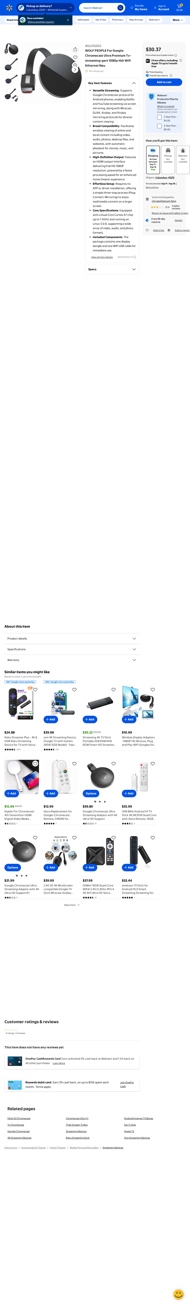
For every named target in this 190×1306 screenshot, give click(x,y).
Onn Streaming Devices (137, 1137)
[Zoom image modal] (75, 65)
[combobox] (102, 8)
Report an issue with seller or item (170, 213)
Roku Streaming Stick (78, 1137)
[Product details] (134, 639)
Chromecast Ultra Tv (77, 1118)
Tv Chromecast (15, 1124)
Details (178, 220)
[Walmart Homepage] (9, 8)
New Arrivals (136, 19)
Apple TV (129, 1131)
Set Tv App (130, 1124)
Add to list (158, 230)
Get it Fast (100, 19)
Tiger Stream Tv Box (77, 1124)
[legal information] (175, 55)
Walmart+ (154, 19)
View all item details (102, 257)
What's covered (165, 106)
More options (152, 187)
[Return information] (170, 75)
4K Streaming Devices (19, 1137)
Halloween (83, 19)
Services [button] (37, 19)
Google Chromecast (18, 1131)
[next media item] (75, 69)
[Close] (68, 20)
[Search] (120, 8)
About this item (17, 626)
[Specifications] (134, 649)
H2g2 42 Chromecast (18, 1118)
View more (70, 904)
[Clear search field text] (111, 8)
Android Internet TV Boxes (138, 1118)
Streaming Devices (76, 1131)
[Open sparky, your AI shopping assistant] (178, 1294)
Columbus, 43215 (164, 177)
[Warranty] (134, 660)
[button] (139, 8)
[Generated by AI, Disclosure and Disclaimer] (134, 257)
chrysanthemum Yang (164, 201)
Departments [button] (14, 19)
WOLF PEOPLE (93, 45)
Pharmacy (117, 19)
